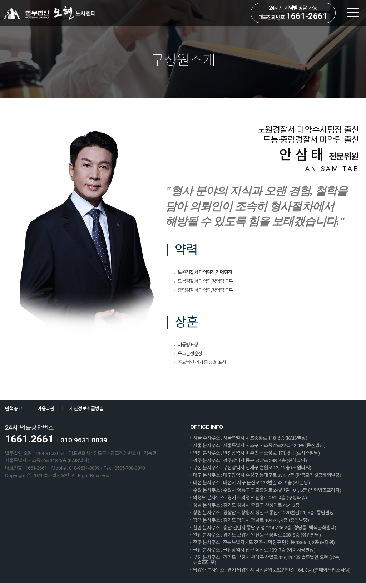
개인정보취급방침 (86, 408)
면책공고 (13, 408)
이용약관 (45, 408)
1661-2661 (306, 16)
